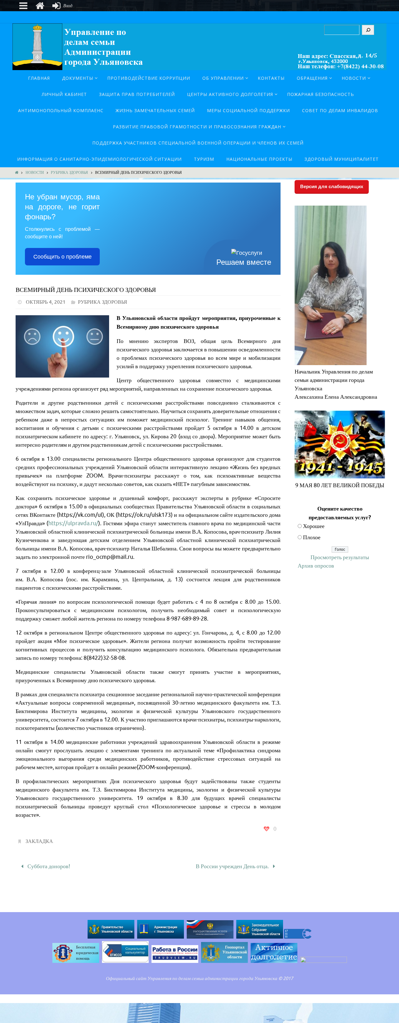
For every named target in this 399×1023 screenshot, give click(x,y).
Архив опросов (316, 565)
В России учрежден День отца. (233, 866)
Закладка (39, 841)
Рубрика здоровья (69, 172)
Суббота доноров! (48, 866)
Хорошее (313, 526)
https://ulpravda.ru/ (73, 523)
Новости (35, 172)
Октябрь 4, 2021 (45, 302)
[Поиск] (368, 30)
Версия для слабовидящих (331, 186)
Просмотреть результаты (339, 557)
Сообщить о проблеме (62, 257)
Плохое (311, 537)
